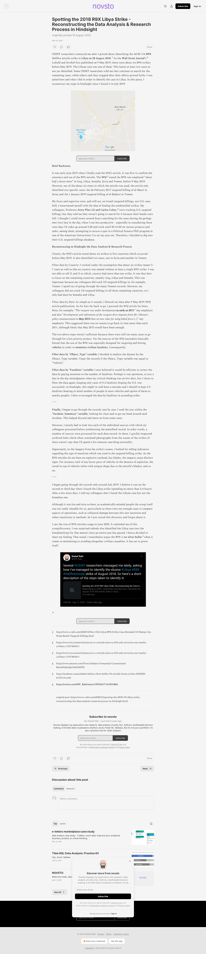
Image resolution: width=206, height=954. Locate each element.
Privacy (101, 934)
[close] (130, 861)
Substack (89, 948)
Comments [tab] (59, 788)
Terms (109, 934)
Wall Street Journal (133, 58)
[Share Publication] (171, 6)
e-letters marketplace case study (73, 831)
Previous (62, 768)
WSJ (104, 177)
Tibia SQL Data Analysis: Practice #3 (75, 853)
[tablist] (64, 788)
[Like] (55, 47)
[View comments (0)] (61, 47)
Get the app (116, 941)
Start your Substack (95, 941)
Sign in (197, 6)
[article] (103, 838)
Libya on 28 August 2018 (96, 58)
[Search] (165, 6)
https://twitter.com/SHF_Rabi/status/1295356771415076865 (87, 684)
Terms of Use (116, 903)
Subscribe (183, 6)
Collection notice (121, 934)
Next (145, 768)
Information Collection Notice (102, 905)
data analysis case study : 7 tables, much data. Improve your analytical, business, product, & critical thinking (86, 837)
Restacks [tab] (70, 788)
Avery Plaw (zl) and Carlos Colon (96, 210)
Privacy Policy (124, 905)
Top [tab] (55, 823)
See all (57, 892)
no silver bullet (133, 537)
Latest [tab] (62, 823)
